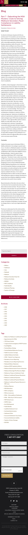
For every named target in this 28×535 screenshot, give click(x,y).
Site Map (8, 527)
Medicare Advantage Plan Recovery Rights (14, 370)
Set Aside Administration (10, 411)
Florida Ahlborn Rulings (10, 348)
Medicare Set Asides (11, 28)
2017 (5, 309)
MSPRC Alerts (7, 402)
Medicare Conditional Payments (12, 377)
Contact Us (14, 520)
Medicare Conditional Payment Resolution (14, 375)
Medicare (6, 274)
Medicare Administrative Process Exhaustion (15, 368)
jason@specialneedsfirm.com (16, 492)
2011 (5, 320)
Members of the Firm (14, 517)
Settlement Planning (9, 288)
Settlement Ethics (8, 413)
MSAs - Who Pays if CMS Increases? (13, 397)
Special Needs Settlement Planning (14, 513)
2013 (5, 316)
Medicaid (6, 272)
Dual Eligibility (7, 345)
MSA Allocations (8, 388)
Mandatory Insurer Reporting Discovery (14, 361)
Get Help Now (6, 475)
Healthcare (7, 267)
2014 (5, 313)
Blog (13, 518)
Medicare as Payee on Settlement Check (14, 373)
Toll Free (6, 3)
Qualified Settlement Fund (10, 408)
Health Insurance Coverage (11, 352)
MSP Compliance (8, 283)
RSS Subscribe (15, 297)
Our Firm (13, 504)
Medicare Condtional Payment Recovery (14, 379)
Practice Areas (13, 506)
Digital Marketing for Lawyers (19, 527)
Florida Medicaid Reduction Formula (13, 350)
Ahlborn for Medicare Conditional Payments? (15, 336)
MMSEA (6, 281)
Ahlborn (6, 265)
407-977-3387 (15, 437)
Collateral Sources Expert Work (14, 510)
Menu (23, 2)
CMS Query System (9, 341)
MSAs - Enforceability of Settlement (13, 395)
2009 (5, 325)
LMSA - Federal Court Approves (12, 357)
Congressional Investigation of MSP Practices (15, 343)
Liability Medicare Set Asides (11, 355)
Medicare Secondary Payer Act (11, 276)
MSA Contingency (8, 390)
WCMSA (6, 422)
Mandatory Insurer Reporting (11, 359)
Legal (11, 527)
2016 (5, 311)
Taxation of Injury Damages (11, 420)
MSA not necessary (9, 393)
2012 (5, 318)
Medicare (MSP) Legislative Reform (13, 366)
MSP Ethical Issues (9, 399)
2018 (5, 307)
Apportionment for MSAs (10, 339)
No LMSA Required (9, 404)
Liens (5, 270)
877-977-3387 (16, 496)
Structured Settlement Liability (11, 417)
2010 (5, 323)
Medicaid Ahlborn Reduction (11, 364)
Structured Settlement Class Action (13, 415)
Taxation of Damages (9, 290)
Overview (14, 508)
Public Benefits (8, 285)
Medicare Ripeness (9, 386)
